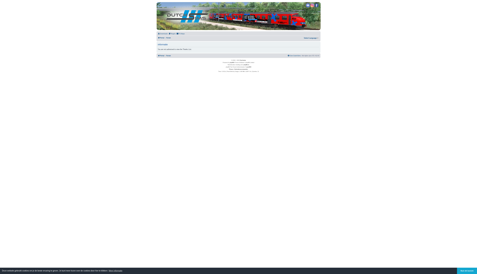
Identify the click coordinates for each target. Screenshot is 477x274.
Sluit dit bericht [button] (467, 271)
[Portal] (238, 16)
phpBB (232, 62)
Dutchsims (243, 60)
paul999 (249, 67)
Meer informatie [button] (115, 271)
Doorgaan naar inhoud (40, 10)
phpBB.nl (246, 64)
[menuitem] (163, 33)
